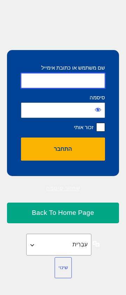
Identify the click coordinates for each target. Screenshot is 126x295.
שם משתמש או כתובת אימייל (73, 68)
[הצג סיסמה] (98, 110)
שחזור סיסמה (63, 188)
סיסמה (97, 97)
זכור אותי (83, 127)
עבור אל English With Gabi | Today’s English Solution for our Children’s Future (63, 213)
